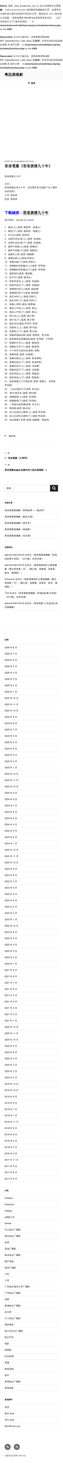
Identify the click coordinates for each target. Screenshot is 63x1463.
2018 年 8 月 (11, 1134)
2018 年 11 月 (11, 1121)
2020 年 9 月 (11, 1045)
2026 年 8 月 (11, 647)
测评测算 (9, 1324)
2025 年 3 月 (11, 754)
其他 (7, 1242)
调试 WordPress (27, 17)
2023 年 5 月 (11, 894)
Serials (8, 1223)
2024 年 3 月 (11, 830)
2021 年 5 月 (11, 995)
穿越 (7, 1362)
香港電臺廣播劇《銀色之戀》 (19, 516)
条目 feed (9, 1413)
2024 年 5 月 (11, 818)
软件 (7, 1375)
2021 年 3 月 (11, 1007)
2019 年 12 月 (11, 1083)
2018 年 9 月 (11, 1128)
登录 (7, 1407)
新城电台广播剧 (13, 1305)
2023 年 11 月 (11, 856)
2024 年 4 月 (11, 824)
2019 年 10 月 (11, 1090)
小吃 (7, 1274)
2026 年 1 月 (11, 691)
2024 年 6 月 (11, 811)
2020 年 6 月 (11, 1052)
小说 (7, 1280)
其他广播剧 (10, 1248)
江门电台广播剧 (13, 1318)
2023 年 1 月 (11, 919)
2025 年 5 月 (11, 742)
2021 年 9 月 (11, 970)
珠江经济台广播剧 (14, 1330)
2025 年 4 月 (11, 748)
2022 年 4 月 (11, 950)
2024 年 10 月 (11, 786)
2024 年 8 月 (11, 799)
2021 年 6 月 (11, 989)
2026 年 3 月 (11, 679)
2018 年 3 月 (11, 1147)
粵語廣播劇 (14, 74)
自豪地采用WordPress (15, 1455)
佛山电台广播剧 (13, 1235)
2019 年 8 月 (11, 1102)
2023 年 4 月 (11, 900)
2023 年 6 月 (11, 887)
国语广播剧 (10, 1267)
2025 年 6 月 (11, 735)
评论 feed (9, 1419)
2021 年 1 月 (11, 1020)
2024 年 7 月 (11, 805)
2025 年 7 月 (11, 729)
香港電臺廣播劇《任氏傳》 (18, 535)
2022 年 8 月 (11, 932)
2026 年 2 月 (11, 685)
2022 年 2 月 (11, 957)
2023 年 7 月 (11, 881)
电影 (7, 1343)
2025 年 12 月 (11, 698)
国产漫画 (9, 1261)
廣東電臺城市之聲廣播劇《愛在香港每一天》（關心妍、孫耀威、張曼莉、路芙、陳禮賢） (31, 568)
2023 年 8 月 (11, 875)
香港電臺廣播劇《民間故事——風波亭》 (25, 510)
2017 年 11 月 (11, 1159)
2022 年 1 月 (11, 963)
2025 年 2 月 (11, 761)
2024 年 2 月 (11, 837)
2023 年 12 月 (11, 849)
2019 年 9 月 (11, 1096)
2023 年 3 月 (11, 906)
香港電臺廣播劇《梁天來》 (18, 522)
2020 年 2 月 (11, 1077)
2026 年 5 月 (11, 666)
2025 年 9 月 (11, 716)
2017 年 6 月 (11, 1178)
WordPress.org (12, 1426)
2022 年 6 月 (11, 938)
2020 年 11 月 (11, 1033)
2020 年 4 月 (11, 1064)
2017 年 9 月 (11, 1166)
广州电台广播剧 (13, 1292)
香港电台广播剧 (13, 1381)
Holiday (8, 1210)
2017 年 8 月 (11, 1172)
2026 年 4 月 (11, 672)
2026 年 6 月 (11, 659)
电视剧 (8, 1349)
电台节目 (12, 436)
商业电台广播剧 (13, 1254)
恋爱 (7, 1299)
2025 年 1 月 (11, 767)
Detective (9, 1204)
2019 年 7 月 (11, 1109)
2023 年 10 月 (11, 862)
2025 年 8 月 (11, 723)
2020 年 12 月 (11, 1026)
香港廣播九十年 (36, 212)
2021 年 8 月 (11, 976)
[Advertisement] (31, 121)
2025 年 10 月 (11, 710)
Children (9, 1198)
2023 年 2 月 (11, 913)
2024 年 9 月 (11, 792)
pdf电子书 (10, 1217)
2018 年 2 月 (11, 1153)
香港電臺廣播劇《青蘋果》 (18, 529)
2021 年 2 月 (11, 1014)
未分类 (8, 1311)
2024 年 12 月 (11, 773)
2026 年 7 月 (11, 653)
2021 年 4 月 (11, 1001)
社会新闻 (9, 1356)
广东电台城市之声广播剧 (17, 1286)
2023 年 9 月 (11, 868)
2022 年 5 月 (11, 944)
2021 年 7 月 (11, 982)
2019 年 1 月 (11, 1115)
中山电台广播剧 (13, 1229)
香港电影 (9, 1387)
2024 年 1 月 (11, 843)
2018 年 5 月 (11, 1140)
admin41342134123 (26, 161)
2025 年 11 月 (11, 704)
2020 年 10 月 (11, 1039)
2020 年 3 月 (11, 1071)
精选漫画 (9, 1368)
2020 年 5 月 (11, 1058)
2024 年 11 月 (11, 780)
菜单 (33, 82)
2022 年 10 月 (11, 925)
